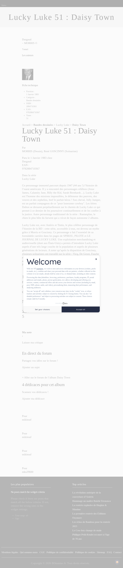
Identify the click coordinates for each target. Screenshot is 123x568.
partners (40, 269)
